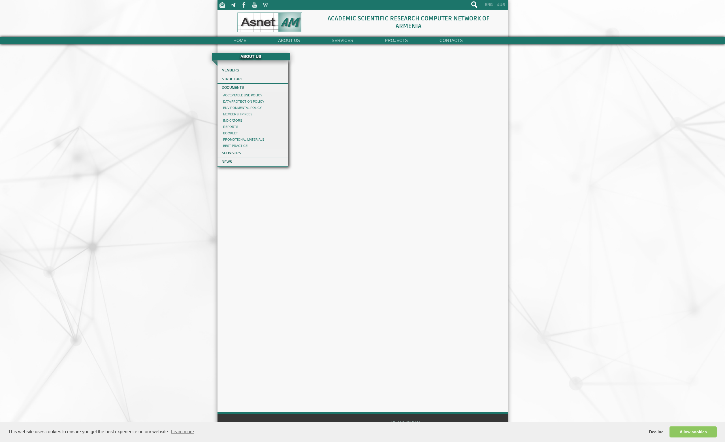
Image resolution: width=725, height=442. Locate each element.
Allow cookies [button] (693, 432)
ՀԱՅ (501, 5)
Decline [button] (656, 432)
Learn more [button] (182, 431)
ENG (489, 5)
